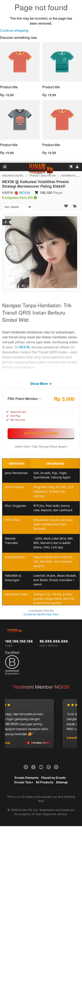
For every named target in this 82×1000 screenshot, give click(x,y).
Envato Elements (27, 777)
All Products (44, 782)
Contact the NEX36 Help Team (41, 614)
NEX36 (24, 192)
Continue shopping (14, 30)
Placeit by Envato (53, 777)
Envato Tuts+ (23, 782)
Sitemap (62, 782)
